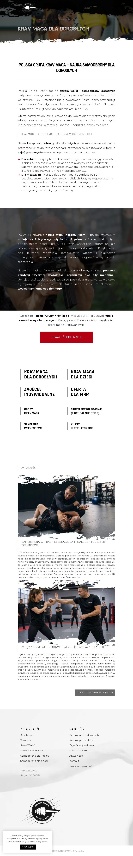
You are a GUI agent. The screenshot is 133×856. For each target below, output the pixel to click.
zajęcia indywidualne (39, 392)
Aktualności (76, 755)
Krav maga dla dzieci (81, 740)
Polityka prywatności (81, 766)
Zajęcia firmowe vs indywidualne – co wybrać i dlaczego (63, 647)
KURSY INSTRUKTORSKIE (82, 426)
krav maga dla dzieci (83, 374)
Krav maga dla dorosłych (84, 735)
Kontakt (74, 760)
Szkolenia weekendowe (33, 426)
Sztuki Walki (27, 745)
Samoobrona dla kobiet (34, 755)
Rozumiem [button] (28, 847)
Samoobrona (28, 740)
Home (24, 19)
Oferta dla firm (80, 392)
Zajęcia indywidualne (81, 745)
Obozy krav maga (31, 411)
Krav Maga (26, 735)
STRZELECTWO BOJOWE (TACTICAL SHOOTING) (86, 411)
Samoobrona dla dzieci (34, 760)
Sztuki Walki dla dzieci (33, 750)
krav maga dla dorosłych (40, 374)
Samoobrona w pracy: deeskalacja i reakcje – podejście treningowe (63, 544)
